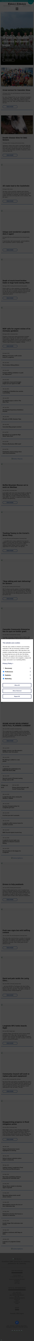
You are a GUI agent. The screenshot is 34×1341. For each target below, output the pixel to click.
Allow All (17, 685)
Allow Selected (17, 690)
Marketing (8, 678)
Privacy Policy (8, 663)
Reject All (17, 696)
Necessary (8, 668)
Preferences (9, 671)
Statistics (8, 675)
